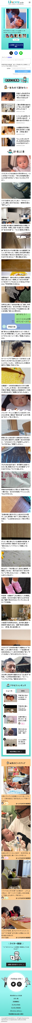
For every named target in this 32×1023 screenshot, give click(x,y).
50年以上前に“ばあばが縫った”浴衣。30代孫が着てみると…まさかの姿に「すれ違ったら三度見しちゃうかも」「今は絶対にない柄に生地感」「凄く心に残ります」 (15, 307)
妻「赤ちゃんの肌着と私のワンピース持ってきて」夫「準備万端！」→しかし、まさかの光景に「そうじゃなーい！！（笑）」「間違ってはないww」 (15, 334)
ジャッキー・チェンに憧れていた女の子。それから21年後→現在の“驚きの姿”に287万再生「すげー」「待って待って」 (15, 415)
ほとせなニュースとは (16, 995)
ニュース (9, 691)
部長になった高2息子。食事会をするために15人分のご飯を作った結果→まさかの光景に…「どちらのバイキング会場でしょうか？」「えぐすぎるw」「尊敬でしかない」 (15, 441)
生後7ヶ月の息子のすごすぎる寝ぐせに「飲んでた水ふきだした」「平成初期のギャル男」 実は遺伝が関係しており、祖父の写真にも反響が (23, 100)
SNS (23, 691)
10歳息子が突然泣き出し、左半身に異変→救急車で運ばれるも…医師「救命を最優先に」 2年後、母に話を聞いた (15, 625)
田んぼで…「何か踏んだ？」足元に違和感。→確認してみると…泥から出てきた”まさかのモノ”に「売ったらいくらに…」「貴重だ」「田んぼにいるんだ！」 (15, 571)
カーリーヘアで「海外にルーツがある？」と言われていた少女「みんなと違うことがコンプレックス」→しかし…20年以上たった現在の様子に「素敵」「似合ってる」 (15, 362)
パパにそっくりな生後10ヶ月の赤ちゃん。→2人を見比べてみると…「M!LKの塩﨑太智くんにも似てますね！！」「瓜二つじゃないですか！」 (16, 176)
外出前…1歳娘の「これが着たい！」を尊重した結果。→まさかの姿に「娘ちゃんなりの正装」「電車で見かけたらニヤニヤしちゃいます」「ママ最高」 (15, 598)
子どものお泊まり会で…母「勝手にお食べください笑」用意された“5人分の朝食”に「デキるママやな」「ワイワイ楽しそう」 (15, 467)
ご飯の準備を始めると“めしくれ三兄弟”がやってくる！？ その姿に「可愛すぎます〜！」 (23, 109)
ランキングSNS (16, 1004)
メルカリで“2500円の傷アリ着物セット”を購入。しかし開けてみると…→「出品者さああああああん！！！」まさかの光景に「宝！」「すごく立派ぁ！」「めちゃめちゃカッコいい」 (15, 650)
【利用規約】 (16, 1001)
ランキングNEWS (16, 1008)
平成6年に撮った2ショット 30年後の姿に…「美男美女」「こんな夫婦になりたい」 (22, 711)
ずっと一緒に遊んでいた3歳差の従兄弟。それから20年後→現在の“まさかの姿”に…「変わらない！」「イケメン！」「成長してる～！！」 (15, 544)
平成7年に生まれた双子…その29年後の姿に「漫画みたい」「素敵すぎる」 (23, 700)
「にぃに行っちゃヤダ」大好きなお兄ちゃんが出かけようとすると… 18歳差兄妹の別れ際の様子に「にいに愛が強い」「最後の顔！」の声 (23, 146)
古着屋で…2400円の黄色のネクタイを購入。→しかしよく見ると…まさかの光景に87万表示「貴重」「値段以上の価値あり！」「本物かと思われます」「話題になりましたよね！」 (15, 389)
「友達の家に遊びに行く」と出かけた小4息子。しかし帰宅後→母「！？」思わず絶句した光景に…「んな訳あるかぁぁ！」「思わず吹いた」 (15, 517)
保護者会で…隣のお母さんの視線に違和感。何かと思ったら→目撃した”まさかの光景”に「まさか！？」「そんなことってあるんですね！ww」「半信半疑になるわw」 (16, 280)
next (28, 18)
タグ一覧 (16, 998)
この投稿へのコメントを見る (16, 45)
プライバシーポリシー (16, 1011)
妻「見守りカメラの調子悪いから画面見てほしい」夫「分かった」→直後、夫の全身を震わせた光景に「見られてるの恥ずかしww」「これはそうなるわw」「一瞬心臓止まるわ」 (15, 253)
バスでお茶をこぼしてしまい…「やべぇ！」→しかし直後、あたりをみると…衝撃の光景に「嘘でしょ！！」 (15, 202)
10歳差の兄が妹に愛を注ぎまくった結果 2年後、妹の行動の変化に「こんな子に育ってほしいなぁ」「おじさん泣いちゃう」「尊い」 (23, 133)
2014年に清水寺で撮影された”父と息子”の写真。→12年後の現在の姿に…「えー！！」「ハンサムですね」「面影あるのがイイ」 (16, 676)
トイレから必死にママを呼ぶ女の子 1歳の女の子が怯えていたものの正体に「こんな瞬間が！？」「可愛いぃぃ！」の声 (23, 121)
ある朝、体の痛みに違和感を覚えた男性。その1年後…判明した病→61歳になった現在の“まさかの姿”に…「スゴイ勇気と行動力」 (15, 227)
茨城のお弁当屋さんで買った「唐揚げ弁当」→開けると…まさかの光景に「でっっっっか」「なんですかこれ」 (15, 491)
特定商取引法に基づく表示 (16, 1014)
